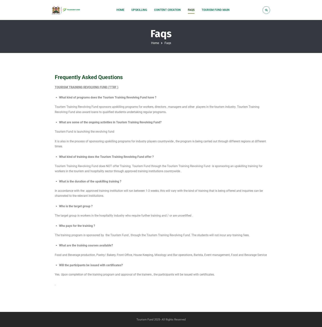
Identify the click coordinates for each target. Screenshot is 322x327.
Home (155, 43)
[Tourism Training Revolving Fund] (66, 10)
